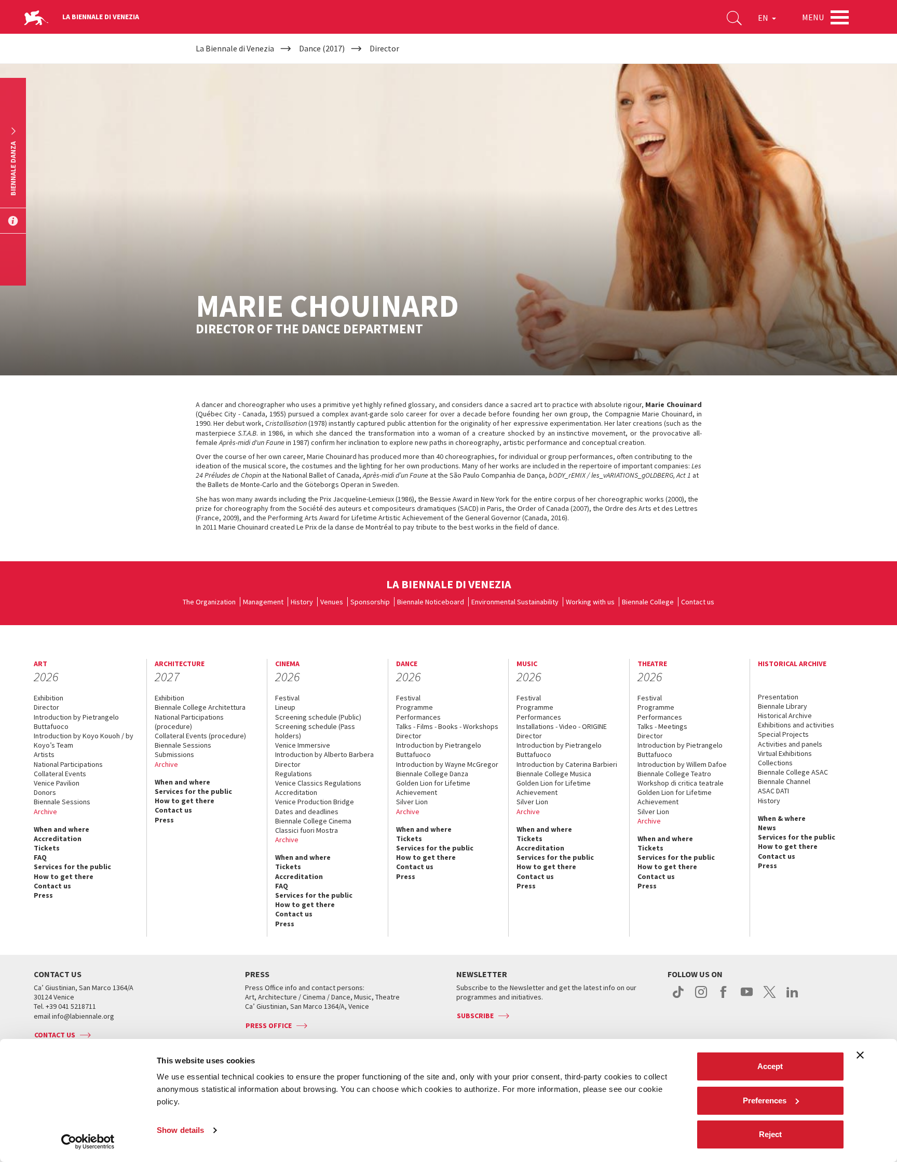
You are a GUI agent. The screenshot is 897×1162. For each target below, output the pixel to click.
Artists (44, 754)
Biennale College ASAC (793, 772)
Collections (775, 762)
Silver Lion (412, 801)
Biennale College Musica (554, 773)
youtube (746, 997)
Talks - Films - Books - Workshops (447, 726)
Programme (414, 707)
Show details (180, 1130)
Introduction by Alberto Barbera (324, 754)
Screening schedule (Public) (318, 717)
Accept (770, 1066)
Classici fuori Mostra (306, 830)
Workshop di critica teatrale (680, 783)
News (767, 827)
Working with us (590, 601)
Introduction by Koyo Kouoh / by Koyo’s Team (83, 740)
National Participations (68, 764)
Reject (770, 1134)
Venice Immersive (302, 745)
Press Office (269, 1025)
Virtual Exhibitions (785, 753)
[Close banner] (860, 1055)
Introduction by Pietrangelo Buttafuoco (76, 721)
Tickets (47, 848)
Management (263, 601)
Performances (418, 717)
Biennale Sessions (62, 801)
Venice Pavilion (56, 783)
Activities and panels (790, 744)
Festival (287, 697)
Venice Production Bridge (314, 801)
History (302, 601)
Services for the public (72, 866)
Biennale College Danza (432, 773)
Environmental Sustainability (515, 601)
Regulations (293, 773)
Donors (45, 792)
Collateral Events (60, 773)
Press (43, 895)
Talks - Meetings (662, 726)
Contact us (697, 601)
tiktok (678, 997)
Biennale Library (782, 706)
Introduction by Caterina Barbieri (567, 764)
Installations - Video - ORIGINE (562, 726)
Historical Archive (785, 715)
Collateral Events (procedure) (200, 735)
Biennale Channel (784, 781)
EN (764, 17)
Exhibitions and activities (796, 724)
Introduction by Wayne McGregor (447, 764)
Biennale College (648, 601)
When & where (782, 818)
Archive (45, 811)
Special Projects (783, 734)
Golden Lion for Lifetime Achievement (433, 787)
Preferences (764, 1100)
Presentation (778, 696)
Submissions (174, 754)
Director (46, 707)
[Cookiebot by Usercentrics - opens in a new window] (88, 1142)
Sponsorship (370, 601)
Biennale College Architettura (200, 707)
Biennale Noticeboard (430, 601)
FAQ (40, 857)
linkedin (792, 997)
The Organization (209, 601)
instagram (701, 997)
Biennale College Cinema (313, 821)
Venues (331, 601)
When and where (61, 829)
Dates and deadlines (306, 811)
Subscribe (475, 1015)
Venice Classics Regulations (318, 783)
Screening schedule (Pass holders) (315, 731)
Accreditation (57, 838)
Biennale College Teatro (674, 773)
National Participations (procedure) (189, 721)
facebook (724, 997)
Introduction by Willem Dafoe (682, 764)
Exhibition (48, 697)
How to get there (63, 876)
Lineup (285, 707)
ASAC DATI (773, 790)
